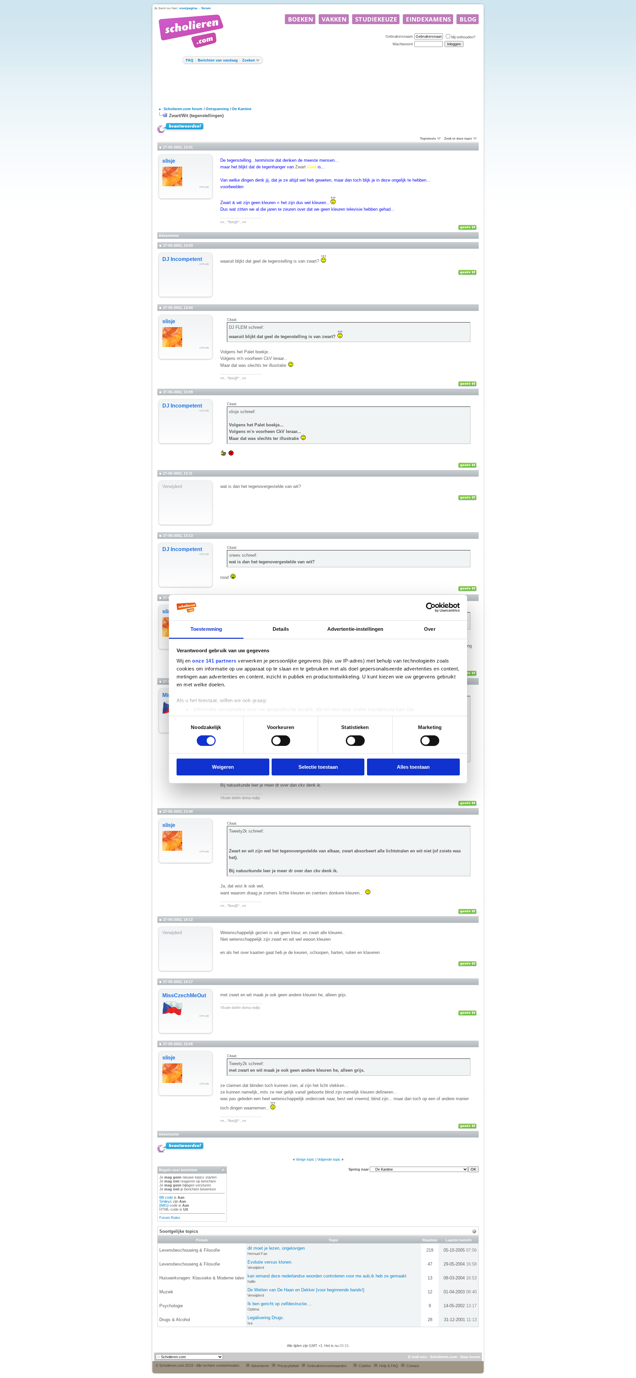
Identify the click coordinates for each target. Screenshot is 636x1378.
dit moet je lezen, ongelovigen (276, 1248)
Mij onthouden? (463, 37)
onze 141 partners (214, 661)
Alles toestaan (413, 767)
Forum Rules (169, 1218)
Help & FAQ (388, 1366)
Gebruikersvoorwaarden (326, 1366)
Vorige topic (305, 1159)
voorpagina (188, 8)
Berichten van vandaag (218, 60)
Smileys (165, 1201)
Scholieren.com (443, 1357)
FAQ (189, 60)
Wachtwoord (403, 44)
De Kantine (241, 109)
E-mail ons (417, 1357)
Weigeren (223, 767)
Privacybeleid (287, 1366)
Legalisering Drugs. (265, 1317)
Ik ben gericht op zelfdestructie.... (279, 1303)
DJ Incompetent (182, 259)
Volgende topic (329, 1159)
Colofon (364, 1366)
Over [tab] (429, 629)
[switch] (280, 740)
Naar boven (470, 1357)
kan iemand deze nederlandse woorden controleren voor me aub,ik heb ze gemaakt (326, 1275)
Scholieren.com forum (183, 109)
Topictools (428, 138)
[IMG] (163, 1205)
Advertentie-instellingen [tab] (355, 629)
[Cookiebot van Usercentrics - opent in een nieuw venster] (431, 608)
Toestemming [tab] (206, 629)
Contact (412, 1366)
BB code (166, 1197)
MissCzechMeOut (184, 995)
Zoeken (248, 60)
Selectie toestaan (318, 767)
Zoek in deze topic (458, 138)
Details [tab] (281, 629)
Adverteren (259, 1366)
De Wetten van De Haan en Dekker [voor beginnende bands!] (305, 1289)
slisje (168, 161)
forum (206, 8)
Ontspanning (217, 109)
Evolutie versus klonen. (269, 1262)
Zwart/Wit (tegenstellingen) (196, 115)
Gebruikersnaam (399, 36)
